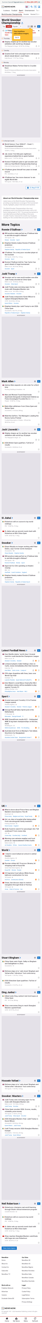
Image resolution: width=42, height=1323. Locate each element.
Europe (13, 860)
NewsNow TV (6, 1274)
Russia (19, 870)
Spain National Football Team (24, 680)
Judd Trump (8, 1106)
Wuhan (7, 240)
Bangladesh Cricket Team (26, 737)
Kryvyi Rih (7, 870)
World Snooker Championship (12, 14)
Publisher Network (7, 1288)
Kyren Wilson (8, 303)
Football (14, 11)
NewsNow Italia (27, 1274)
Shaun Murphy (9, 553)
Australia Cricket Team (11, 737)
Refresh (35, 1321)
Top (4, 26)
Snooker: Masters (10, 293)
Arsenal (19, 661)
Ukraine (14, 870)
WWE (18, 728)
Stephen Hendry (9, 249)
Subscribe (5, 1271)
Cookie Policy (26, 1291)
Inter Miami (20, 691)
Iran (21, 889)
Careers (4, 1295)
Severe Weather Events (25, 845)
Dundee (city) (16, 835)
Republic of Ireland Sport (22, 249)
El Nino (15, 845)
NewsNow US (26, 1263)
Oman (6, 889)
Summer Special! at (20, 2)
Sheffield (7, 572)
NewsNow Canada (28, 1277)
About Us (5, 1263)
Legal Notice (26, 1295)
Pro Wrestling (25, 728)
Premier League (27, 707)
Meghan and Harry (18, 816)
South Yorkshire (16, 572)
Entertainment (30, 11)
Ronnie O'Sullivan (10, 563)
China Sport (14, 284)
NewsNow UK (26, 1260)
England (24, 572)
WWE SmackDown (10, 728)
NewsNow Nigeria (27, 1267)
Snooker (26, 14)
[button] (20, 26)
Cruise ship (8, 835)
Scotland (24, 835)
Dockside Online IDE (8, 1298)
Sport (21, 11)
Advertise (5, 1291)
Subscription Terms (28, 1298)
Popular (15, 26)
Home (4, 1260)
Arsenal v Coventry (10, 661)
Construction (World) (17, 879)
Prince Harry (8, 816)
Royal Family (28, 816)
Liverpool (23, 670)
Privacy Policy (26, 1288)
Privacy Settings (27, 1302)
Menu (26, 1321)
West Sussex (8, 826)
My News (16, 1321)
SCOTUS (7, 879)
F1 (23, 716)
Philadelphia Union (10, 691)
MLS (26, 691)
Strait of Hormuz (14, 889)
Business (6, 11)
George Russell (16, 716)
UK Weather (8, 845)
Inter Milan (8, 670)
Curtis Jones (15, 670)
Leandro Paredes (10, 680)
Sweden (7, 860)
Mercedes (8, 716)
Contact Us (5, 1267)
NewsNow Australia (28, 1281)
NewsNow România (28, 1271)
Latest (9, 26)
